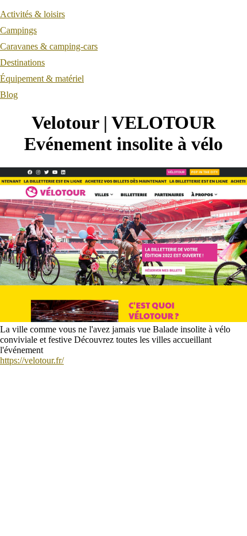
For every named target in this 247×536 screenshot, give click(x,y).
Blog (9, 94)
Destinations (22, 62)
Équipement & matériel (42, 78)
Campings (18, 30)
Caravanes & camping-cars (49, 46)
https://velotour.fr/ (32, 360)
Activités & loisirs (32, 14)
